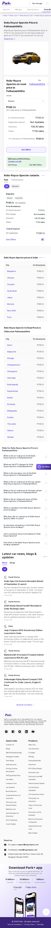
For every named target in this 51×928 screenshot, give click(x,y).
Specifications (33, 9)
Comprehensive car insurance (13, 796)
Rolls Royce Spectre (43, 15)
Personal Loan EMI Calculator (35, 778)
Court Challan (11, 824)
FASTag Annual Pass (13, 775)
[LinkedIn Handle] (26, 731)
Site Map (40, 924)
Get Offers (26, 150)
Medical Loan (11, 809)
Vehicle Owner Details (36, 783)
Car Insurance (33, 749)
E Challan (31, 753)
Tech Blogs (10, 761)
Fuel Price (32, 764)
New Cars (14, 15)
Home (5, 15)
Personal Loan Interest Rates (11, 803)
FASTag (31, 757)
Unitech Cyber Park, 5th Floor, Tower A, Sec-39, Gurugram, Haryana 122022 (25, 855)
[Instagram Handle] (6, 731)
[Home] (6, 3)
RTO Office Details (35, 768)
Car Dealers (10, 787)
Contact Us (10, 745)
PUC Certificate (11, 820)
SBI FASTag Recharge (14, 753)
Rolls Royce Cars (26, 15)
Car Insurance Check (36, 794)
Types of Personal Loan (35, 806)
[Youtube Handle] (33, 731)
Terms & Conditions (14, 924)
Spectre (6, 9)
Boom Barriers (11, 791)
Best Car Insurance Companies (35, 820)
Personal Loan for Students (34, 813)
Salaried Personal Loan (34, 827)
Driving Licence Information (11, 770)
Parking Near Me (34, 761)
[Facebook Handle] (13, 731)
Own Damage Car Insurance (12, 814)
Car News (9, 779)
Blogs (8, 749)
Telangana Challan (12, 757)
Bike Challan (32, 833)
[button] (42, 239)
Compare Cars (11, 783)
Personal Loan (33, 772)
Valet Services (11, 764)
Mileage (18, 9)
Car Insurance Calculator (33, 788)
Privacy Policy (29, 924)
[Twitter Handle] (19, 731)
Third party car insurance (33, 799)
